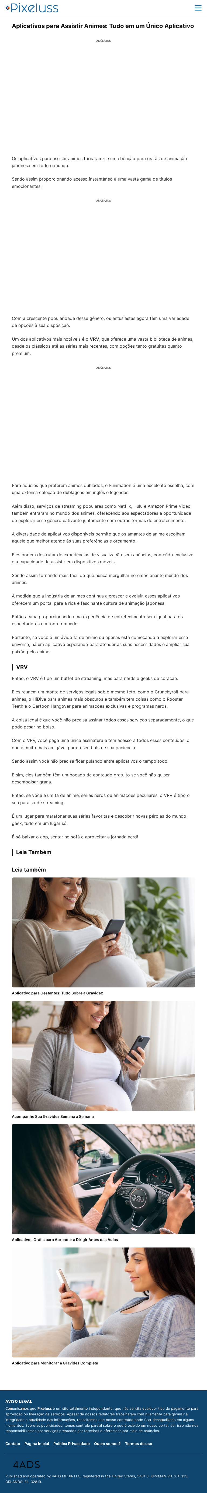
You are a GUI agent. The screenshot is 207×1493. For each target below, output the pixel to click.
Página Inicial (37, 1443)
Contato (12, 1443)
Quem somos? (107, 1443)
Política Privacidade (71, 1443)
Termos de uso (138, 1443)
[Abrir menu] (198, 8)
